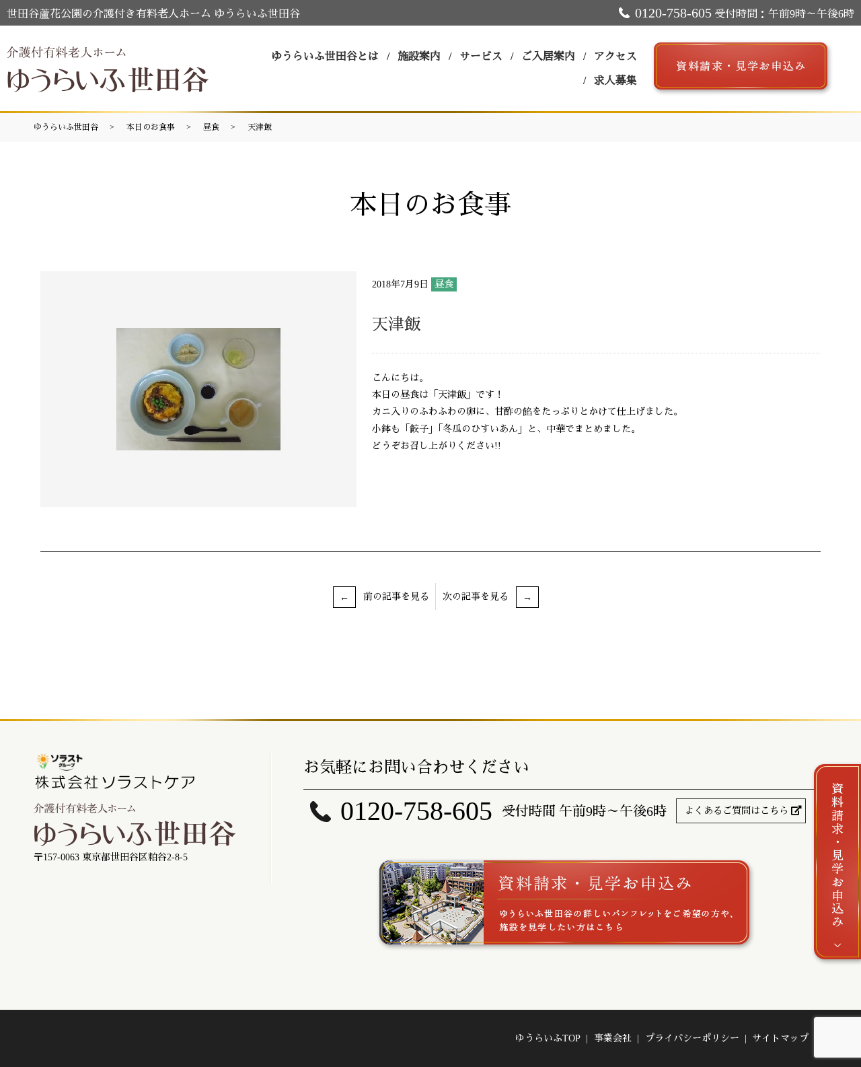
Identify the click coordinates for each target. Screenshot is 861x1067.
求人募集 (615, 80)
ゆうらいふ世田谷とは (325, 56)
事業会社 (613, 1038)
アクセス (615, 56)
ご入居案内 (548, 56)
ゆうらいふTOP (548, 1038)
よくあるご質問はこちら (736, 811)
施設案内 (419, 56)
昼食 (211, 127)
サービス (480, 56)
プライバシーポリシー (692, 1038)
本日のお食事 (150, 127)
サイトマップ (780, 1038)
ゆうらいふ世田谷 (66, 127)
